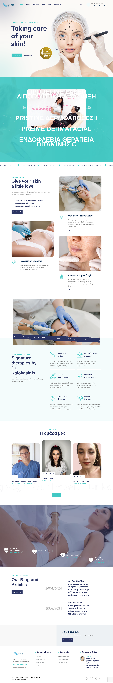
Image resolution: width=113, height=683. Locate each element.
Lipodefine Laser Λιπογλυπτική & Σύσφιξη (56, 94)
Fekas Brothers (24, 677)
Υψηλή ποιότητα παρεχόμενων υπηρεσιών (29, 200)
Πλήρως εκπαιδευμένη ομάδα (24, 203)
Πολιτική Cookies (39, 662)
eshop (43, 4)
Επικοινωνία (57, 4)
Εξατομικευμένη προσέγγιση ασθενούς (27, 206)
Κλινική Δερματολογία (63, 659)
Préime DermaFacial (56, 128)
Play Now (21, 337)
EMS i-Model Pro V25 (56, 107)
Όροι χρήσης (38, 656)
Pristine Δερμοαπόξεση (56, 118)
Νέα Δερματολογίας (63, 662)
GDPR (37, 665)
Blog (49, 4)
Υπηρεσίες (36, 4)
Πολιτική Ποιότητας (40, 659)
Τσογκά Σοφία (47, 478)
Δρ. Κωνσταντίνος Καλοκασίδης (24, 481)
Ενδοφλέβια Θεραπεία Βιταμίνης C (56, 142)
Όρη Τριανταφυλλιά (81, 481)
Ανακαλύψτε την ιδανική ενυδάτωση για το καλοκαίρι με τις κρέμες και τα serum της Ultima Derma (78, 608)
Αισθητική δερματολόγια (64, 656)
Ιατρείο (28, 4)
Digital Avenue (35, 677)
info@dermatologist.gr (19, 667)
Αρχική (21, 4)
